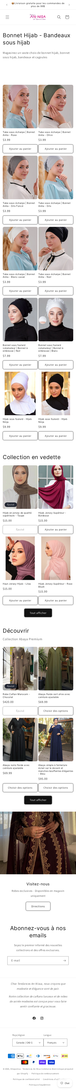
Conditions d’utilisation (55, 1079)
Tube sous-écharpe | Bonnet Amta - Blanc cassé (19, 275)
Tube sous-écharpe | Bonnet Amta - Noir (54, 275)
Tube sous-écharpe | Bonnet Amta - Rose (19, 133)
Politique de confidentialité (26, 1079)
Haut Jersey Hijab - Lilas (17, 583)
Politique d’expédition (39, 1084)
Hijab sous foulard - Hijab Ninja (17, 420)
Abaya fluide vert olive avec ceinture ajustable (54, 695)
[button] (7, 17)
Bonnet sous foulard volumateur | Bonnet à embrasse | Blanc (50, 348)
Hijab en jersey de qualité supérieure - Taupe (17, 514)
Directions (38, 906)
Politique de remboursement (45, 1073)
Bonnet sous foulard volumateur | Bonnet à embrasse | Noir (15, 348)
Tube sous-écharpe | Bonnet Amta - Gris (54, 204)
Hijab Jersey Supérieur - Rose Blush (55, 585)
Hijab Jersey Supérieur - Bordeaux (52, 514)
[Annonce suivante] (69, 5)
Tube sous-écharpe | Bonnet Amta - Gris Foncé (19, 204)
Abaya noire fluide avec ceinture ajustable (16, 766)
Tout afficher (38, 613)
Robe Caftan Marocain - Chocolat (16, 695)
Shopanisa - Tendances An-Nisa (25, 1069)
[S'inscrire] (64, 960)
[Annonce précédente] (7, 5)
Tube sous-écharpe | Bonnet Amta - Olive (54, 133)
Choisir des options (56, 710)
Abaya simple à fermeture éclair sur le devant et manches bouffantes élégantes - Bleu (55, 769)
